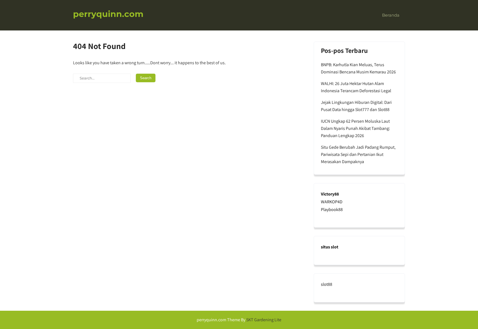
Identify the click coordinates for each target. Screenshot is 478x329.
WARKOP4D (331, 202)
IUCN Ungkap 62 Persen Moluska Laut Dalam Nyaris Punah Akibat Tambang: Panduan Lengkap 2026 (355, 128)
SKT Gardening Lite (263, 320)
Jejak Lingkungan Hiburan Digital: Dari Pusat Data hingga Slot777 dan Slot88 (356, 105)
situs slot (329, 247)
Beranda (390, 15)
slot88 (326, 284)
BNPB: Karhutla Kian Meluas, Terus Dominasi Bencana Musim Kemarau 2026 (358, 68)
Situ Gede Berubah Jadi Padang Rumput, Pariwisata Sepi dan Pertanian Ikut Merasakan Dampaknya (358, 154)
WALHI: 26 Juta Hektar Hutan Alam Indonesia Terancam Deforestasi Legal (356, 87)
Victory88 (330, 194)
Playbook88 (332, 209)
